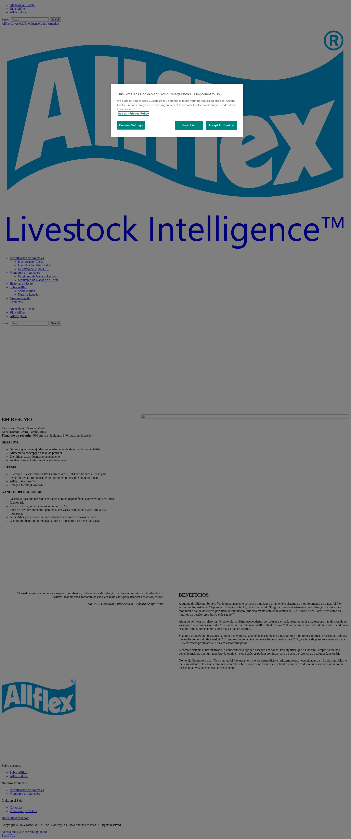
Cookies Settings (131, 125)
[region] (177, 110)
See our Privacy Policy (133, 113)
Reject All (189, 125)
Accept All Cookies (221, 125)
